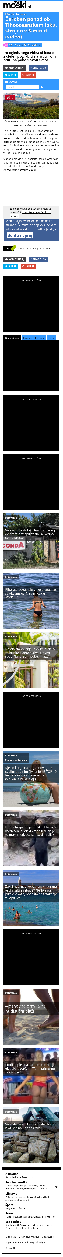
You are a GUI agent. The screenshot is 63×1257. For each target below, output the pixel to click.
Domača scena (24, 1216)
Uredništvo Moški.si (29, 1236)
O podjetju (10, 1236)
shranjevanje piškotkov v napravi (30, 214)
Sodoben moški (16, 1182)
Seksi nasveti (12, 1225)
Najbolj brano (12, 337)
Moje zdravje (19, 1185)
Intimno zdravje (44, 1225)
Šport (9, 1205)
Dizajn (29, 1196)
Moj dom (38, 1196)
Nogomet (10, 1208)
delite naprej (20, 235)
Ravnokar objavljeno (34, 337)
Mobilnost (23, 1199)
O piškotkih (11, 1247)
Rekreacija (32, 1185)
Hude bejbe (33, 1228)
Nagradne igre (37, 1242)
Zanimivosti (28, 1177)
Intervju (45, 1216)
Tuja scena (10, 1216)
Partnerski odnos (14, 1188)
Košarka (20, 1208)
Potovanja (21, 14)
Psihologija (30, 1188)
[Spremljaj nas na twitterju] (56, 1187)
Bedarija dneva (13, 1177)
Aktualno (12, 1174)
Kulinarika (42, 1188)
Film (53, 1216)
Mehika (31, 248)
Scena (9, 1213)
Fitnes (41, 1185)
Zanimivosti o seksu (16, 760)
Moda (8, 1185)
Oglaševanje (48, 1236)
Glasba (36, 1216)
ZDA (48, 248)
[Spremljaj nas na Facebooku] (54, 1187)
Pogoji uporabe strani (16, 1242)
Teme (51, 337)
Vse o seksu (13, 1222)
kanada (22, 248)
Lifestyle (9, 14)
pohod (41, 248)
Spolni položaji (27, 1225)
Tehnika (21, 1196)
